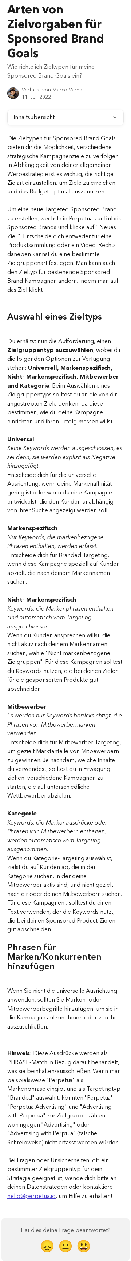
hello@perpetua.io (31, 1196)
